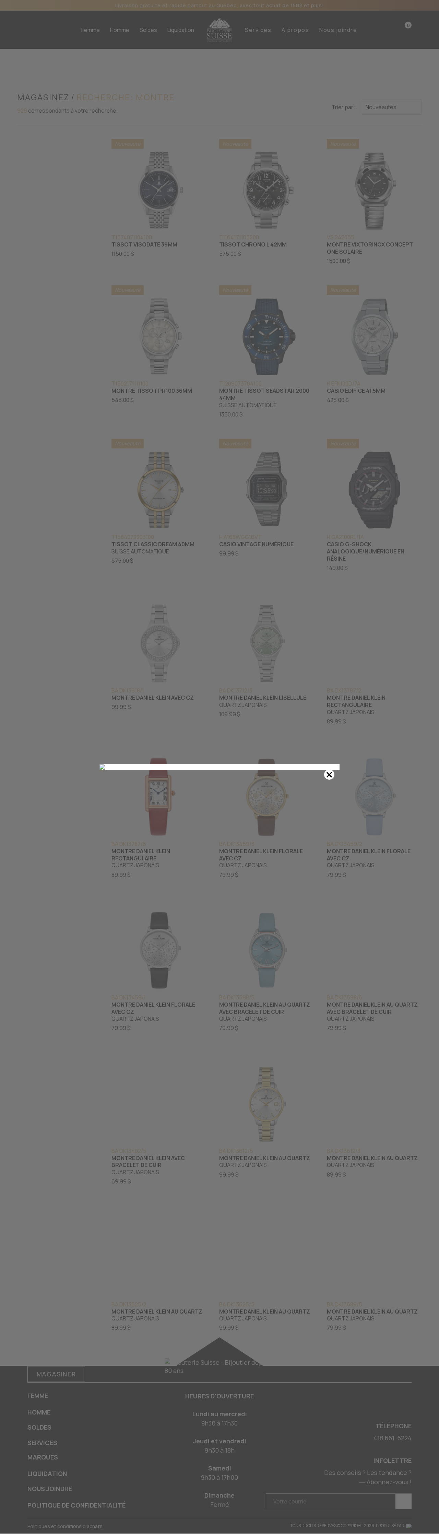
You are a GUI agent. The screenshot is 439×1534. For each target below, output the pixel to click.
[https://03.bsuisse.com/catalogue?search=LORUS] (219, 767)
